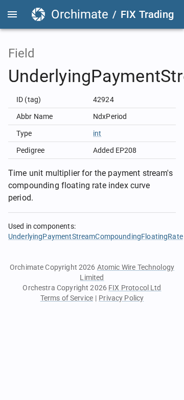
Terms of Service (66, 298)
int (97, 133)
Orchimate (79, 14)
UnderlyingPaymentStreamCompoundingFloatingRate (95, 236)
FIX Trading (147, 14)
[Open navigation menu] (12, 14)
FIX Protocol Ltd (134, 288)
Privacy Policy (121, 298)
